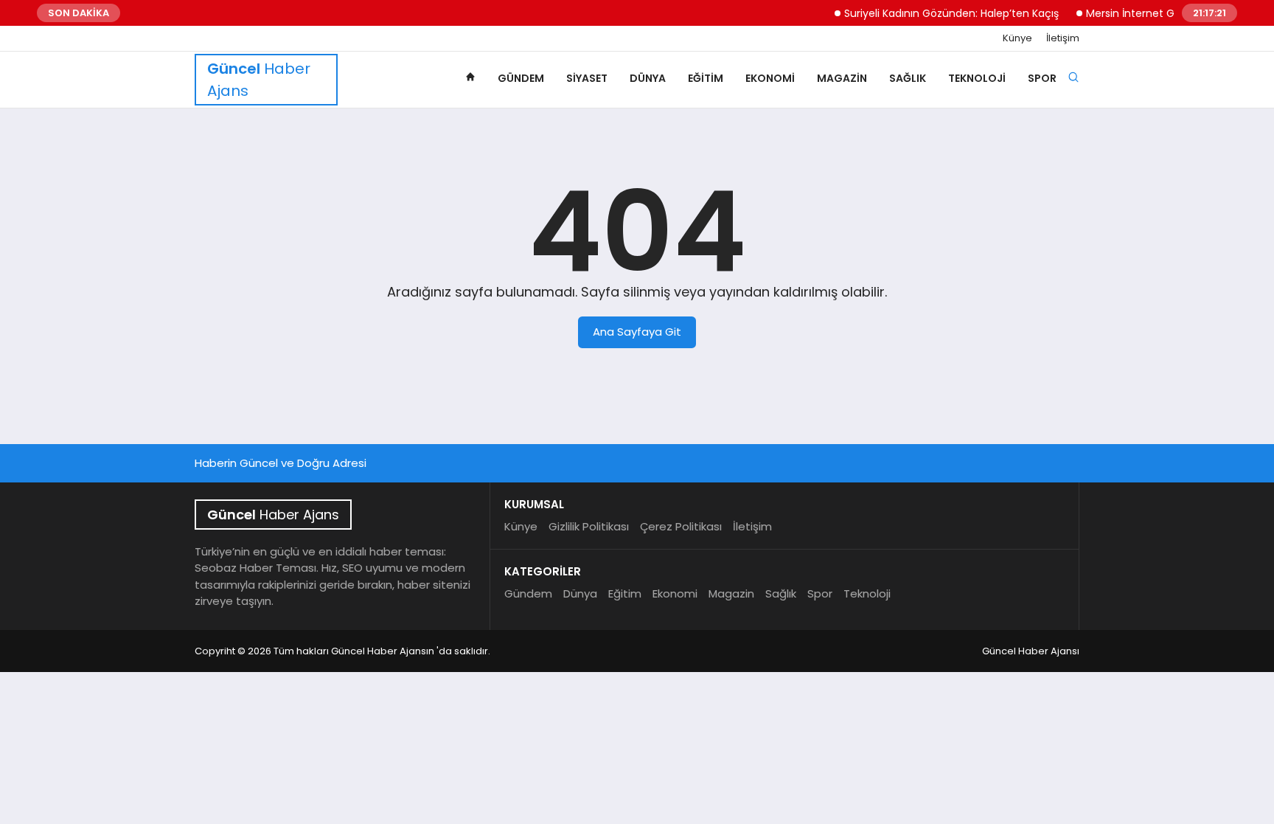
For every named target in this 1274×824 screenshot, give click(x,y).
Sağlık (907, 78)
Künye (1017, 38)
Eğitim (705, 78)
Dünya (648, 78)
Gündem (521, 78)
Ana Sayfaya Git (637, 331)
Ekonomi (770, 78)
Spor (1042, 78)
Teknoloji (977, 78)
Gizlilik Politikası (589, 526)
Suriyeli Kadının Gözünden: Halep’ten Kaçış (942, 13)
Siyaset (587, 78)
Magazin (842, 78)
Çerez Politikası (681, 526)
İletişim (1062, 38)
